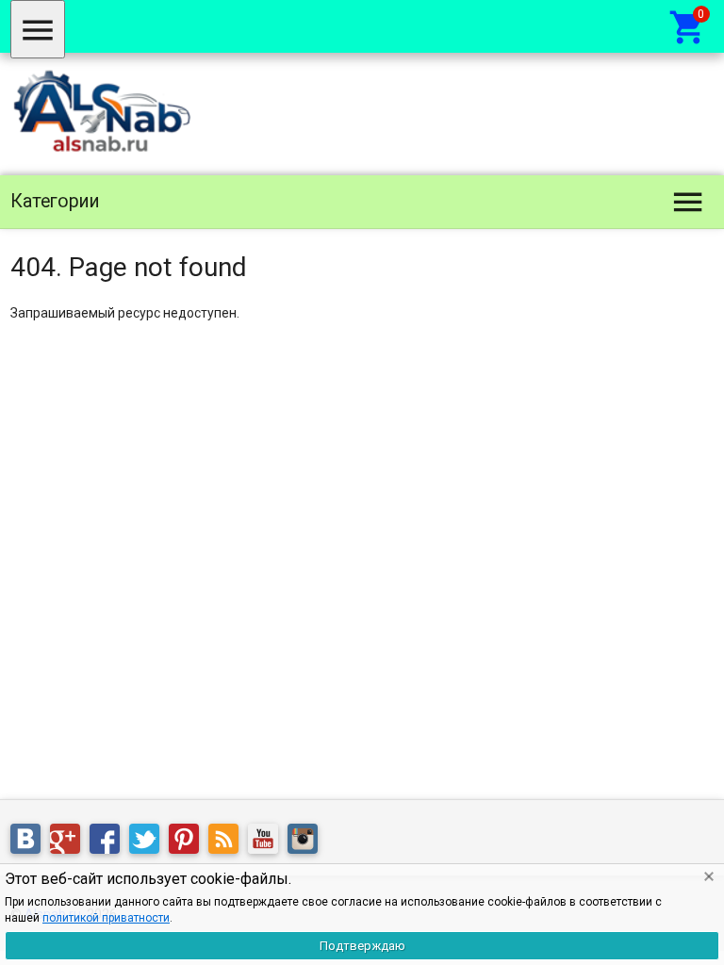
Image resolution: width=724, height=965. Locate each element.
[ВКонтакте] (30, 842)
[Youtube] (268, 842)
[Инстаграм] (307, 842)
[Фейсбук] (109, 842)
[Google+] (70, 842)
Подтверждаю (362, 946)
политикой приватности (106, 917)
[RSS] (228, 842)
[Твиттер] (149, 842)
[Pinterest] (188, 842)
